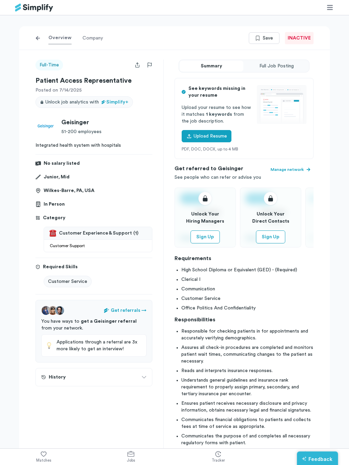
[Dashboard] (34, 7)
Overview (60, 37)
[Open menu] (329, 7)
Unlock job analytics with (86, 102)
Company (92, 38)
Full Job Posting (276, 66)
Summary (211, 66)
